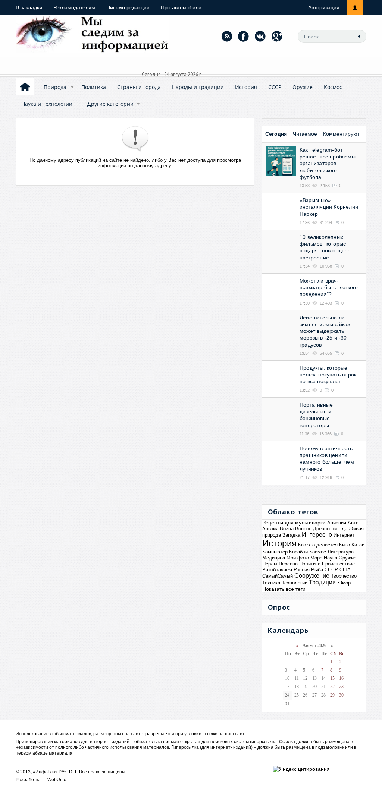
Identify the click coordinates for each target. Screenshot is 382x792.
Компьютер (275, 552)
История (246, 87)
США (345, 569)
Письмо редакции (128, 7)
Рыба (317, 569)
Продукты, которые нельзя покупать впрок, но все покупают (329, 374)
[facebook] (243, 36)
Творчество (344, 576)
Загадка (291, 535)
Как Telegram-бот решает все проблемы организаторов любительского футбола (328, 163)
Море (316, 558)
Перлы (269, 564)
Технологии (294, 583)
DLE (73, 771)
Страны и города (139, 87)
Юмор (344, 583)
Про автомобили (181, 7)
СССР (274, 87)
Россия (302, 569)
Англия (270, 528)
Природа (55, 87)
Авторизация (323, 7)
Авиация (336, 523)
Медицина (273, 558)
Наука (330, 558)
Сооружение (311, 575)
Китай (357, 545)
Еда (342, 528)
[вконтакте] (260, 36)
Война (287, 528)
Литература (341, 552)
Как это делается (318, 545)
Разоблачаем (277, 569)
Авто (353, 523)
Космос (333, 87)
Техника (271, 583)
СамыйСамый (277, 576)
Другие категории (110, 103)
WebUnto (56, 779)
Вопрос (303, 528)
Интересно (317, 534)
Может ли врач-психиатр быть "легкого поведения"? (329, 287)
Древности (325, 528)
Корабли (298, 552)
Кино (344, 545)
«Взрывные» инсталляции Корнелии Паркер (329, 207)
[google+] (277, 36)
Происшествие (338, 564)
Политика (93, 87)
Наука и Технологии (46, 103)
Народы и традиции (198, 87)
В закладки (29, 7)
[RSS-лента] (226, 36)
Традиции (322, 582)
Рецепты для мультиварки (294, 523)
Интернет (344, 535)
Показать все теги (284, 589)
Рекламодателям (74, 7)
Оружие (302, 87)
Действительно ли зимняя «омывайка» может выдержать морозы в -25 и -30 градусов (325, 331)
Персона (288, 564)
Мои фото (297, 558)
